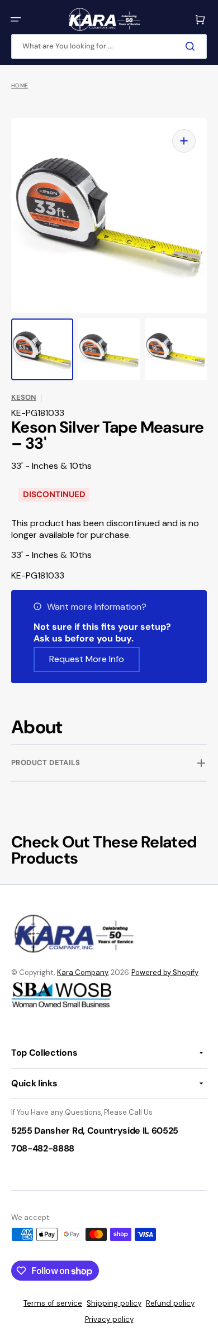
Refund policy (170, 1303)
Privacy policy (109, 1319)
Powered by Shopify (164, 972)
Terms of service (52, 1303)
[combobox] (109, 46)
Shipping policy (114, 1303)
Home (19, 85)
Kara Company (82, 972)
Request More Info (86, 659)
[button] (15, 19)
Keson (23, 397)
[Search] (192, 46)
